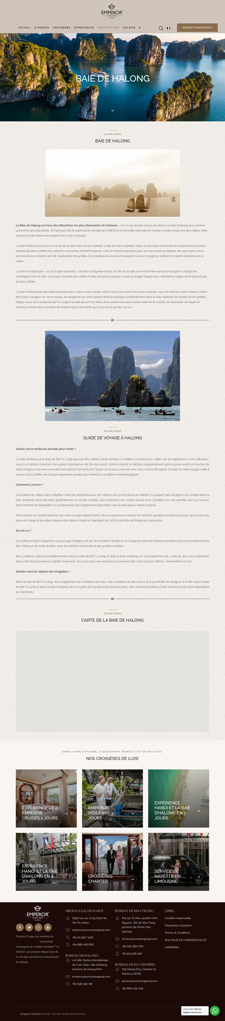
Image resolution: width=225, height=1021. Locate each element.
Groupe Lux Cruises (27, 941)
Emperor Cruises (30, 1014)
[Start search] (161, 28)
